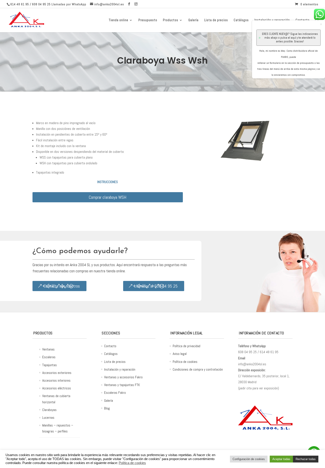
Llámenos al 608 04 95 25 (156, 286)
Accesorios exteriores (56, 372)
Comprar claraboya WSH (107, 197)
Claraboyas (49, 409)
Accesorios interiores (56, 380)
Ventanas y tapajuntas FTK (122, 385)
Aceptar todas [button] (281, 459)
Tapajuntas (49, 365)
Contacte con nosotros (62, 286)
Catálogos (241, 20)
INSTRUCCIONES (107, 182)
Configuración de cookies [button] (249, 459)
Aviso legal (180, 353)
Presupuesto (147, 20)
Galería (193, 20)
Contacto (110, 346)
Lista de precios (216, 20)
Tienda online (118, 20)
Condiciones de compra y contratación (198, 369)
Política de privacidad (186, 346)
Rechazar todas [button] (306, 459)
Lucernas (48, 417)
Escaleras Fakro (115, 392)
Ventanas (48, 349)
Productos (170, 20)
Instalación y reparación (119, 369)
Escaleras (48, 357)
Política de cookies (185, 361)
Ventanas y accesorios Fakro (123, 377)
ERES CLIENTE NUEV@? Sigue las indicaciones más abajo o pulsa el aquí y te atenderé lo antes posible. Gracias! (290, 37)
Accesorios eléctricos (56, 388)
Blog (107, 408)
